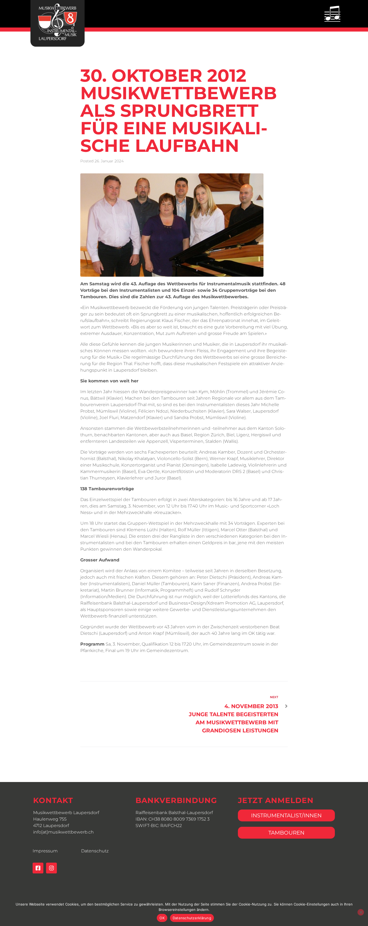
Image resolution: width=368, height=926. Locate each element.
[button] (332, 14)
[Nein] (360, 912)
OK (162, 918)
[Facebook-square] (38, 868)
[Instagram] (51, 868)
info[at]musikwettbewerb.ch (63, 832)
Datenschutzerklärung (192, 918)
